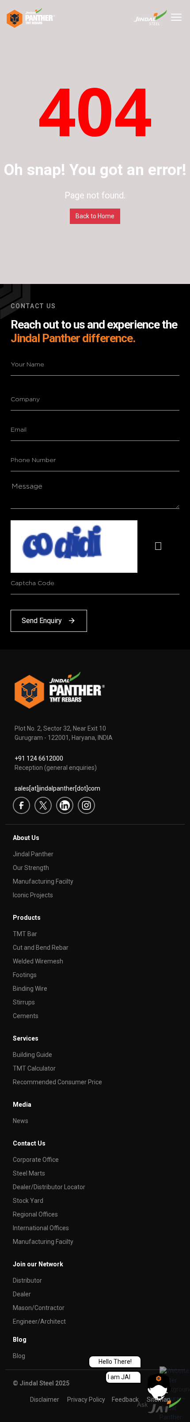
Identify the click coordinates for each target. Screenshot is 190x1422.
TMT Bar (25, 933)
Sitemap (159, 1399)
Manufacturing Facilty (43, 881)
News (20, 1120)
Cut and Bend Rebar (40, 947)
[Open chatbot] (159, 1393)
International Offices (41, 1228)
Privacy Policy (86, 1399)
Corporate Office (36, 1159)
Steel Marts (29, 1173)
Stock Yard (28, 1200)
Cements (25, 1015)
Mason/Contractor (39, 1307)
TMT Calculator (34, 1068)
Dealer (22, 1294)
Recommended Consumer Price (57, 1082)
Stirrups (24, 1002)
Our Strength (31, 867)
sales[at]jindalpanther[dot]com (57, 788)
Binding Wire (30, 988)
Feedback (125, 1399)
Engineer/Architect (39, 1321)
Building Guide (32, 1054)
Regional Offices (35, 1214)
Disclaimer (44, 1399)
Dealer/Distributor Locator (49, 1187)
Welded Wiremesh (38, 961)
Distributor (27, 1280)
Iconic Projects (33, 895)
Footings (25, 974)
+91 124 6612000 (39, 758)
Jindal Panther (33, 854)
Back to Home (95, 216)
